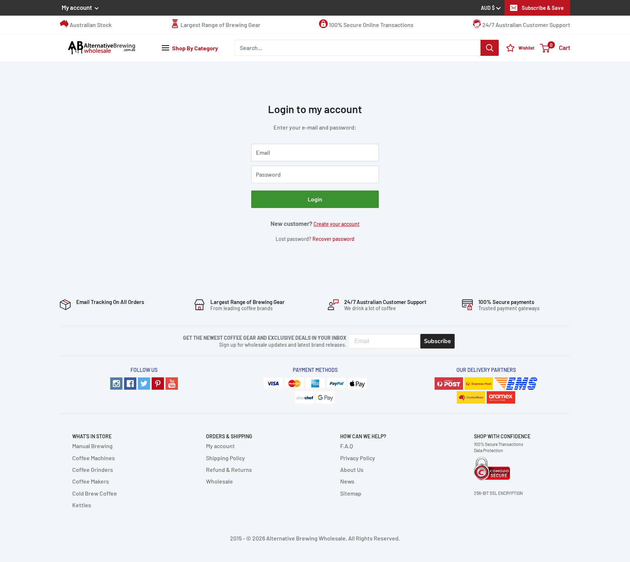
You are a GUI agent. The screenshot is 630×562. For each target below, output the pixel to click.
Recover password (333, 239)
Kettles (81, 504)
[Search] (490, 48)
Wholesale (219, 481)
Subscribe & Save (543, 7)
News (347, 481)
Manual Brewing (92, 445)
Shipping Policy (225, 457)
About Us (351, 469)
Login (315, 199)
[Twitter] (144, 382)
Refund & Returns (229, 469)
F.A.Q (346, 445)
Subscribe (437, 341)
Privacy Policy (357, 457)
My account (77, 7)
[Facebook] (130, 382)
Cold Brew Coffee (94, 493)
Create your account (336, 224)
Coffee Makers (90, 481)
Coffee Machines (93, 457)
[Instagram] (116, 382)
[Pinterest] (158, 382)
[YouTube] (172, 382)
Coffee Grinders (92, 469)
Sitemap (350, 493)
